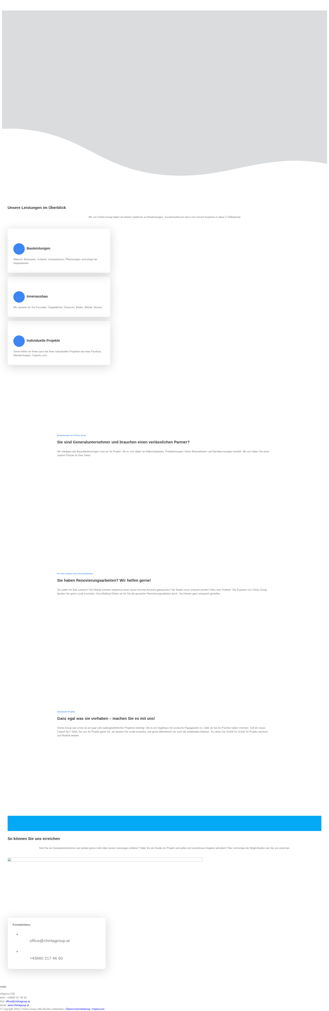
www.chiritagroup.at (18, 1005)
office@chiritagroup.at (18, 1001)
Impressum (98, 1009)
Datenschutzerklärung (78, 1009)
